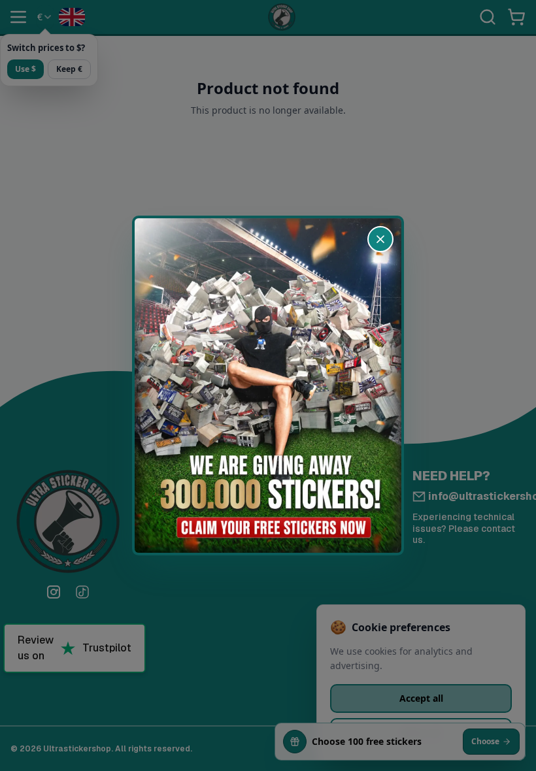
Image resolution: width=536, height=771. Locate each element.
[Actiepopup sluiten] (380, 239)
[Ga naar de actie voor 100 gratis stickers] (268, 385)
